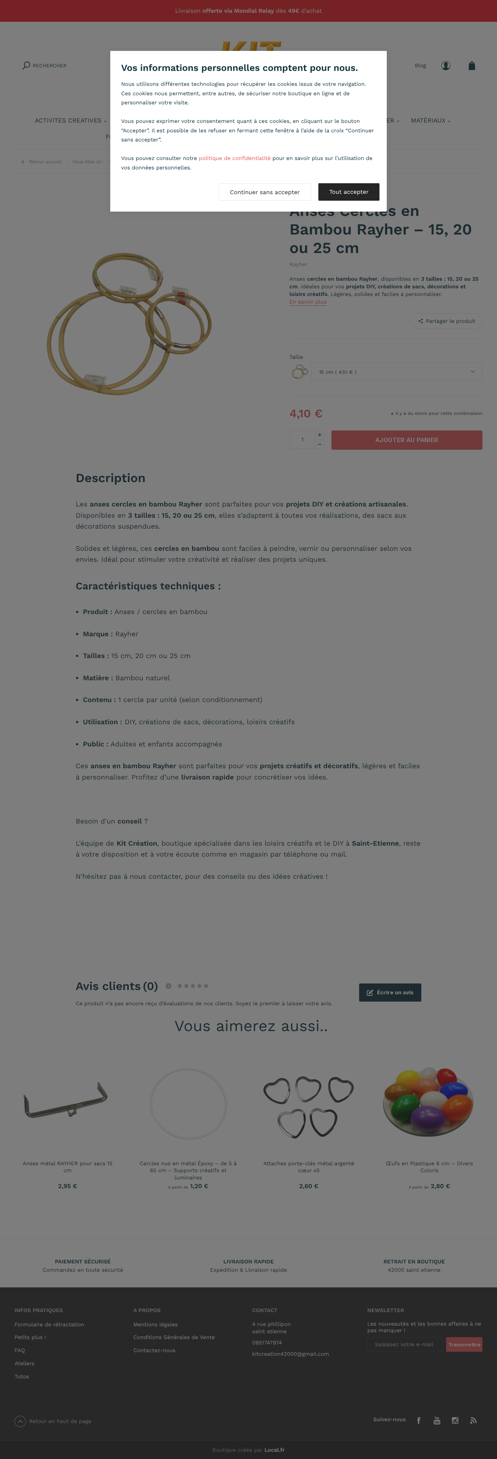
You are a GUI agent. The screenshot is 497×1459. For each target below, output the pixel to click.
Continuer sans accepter (265, 192)
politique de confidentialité (235, 158)
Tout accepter (349, 191)
